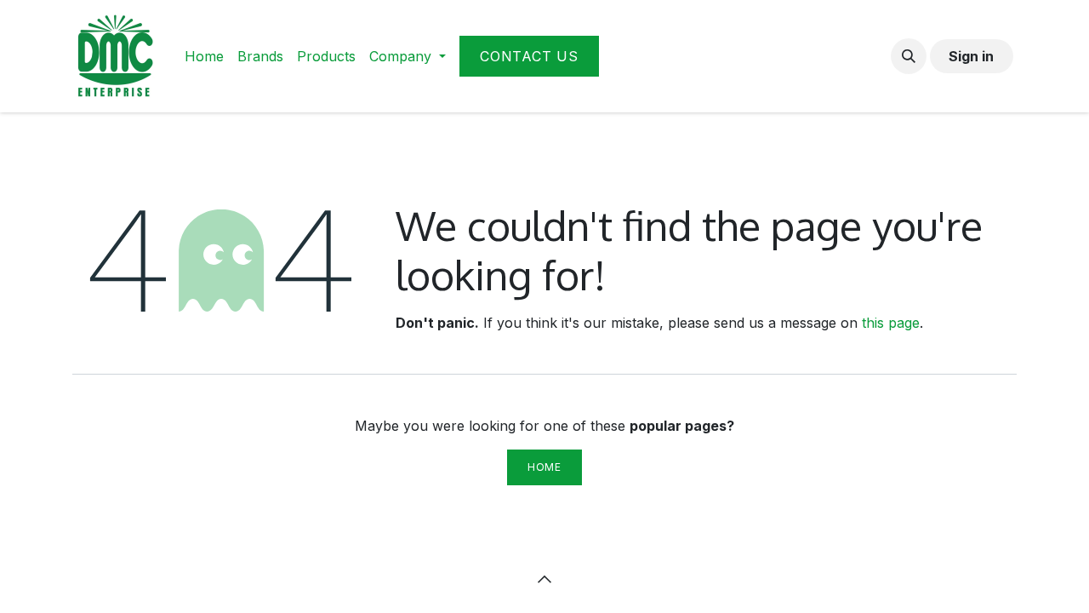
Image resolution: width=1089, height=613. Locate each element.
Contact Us (529, 56)
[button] (909, 56)
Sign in (971, 56)
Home (544, 467)
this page (891, 322)
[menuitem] (204, 56)
